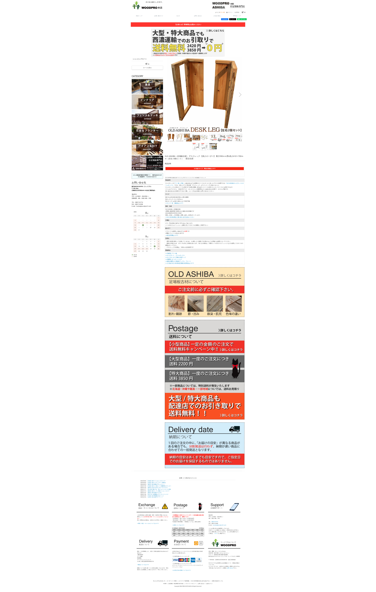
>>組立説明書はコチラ (171, 235)
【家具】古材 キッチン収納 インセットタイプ (158, 491)
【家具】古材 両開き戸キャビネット (156, 484)
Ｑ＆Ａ (178, 16)
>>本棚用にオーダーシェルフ (173, 259)
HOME (165, 583)
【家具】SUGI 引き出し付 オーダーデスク (157, 487)
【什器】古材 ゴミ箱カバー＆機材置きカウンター (159, 486)
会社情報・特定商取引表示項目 (176, 583)
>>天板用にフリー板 (171, 253)
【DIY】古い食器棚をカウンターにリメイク (157, 494)
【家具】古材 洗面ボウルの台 (154, 492)
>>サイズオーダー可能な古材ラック (175, 257)
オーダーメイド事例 (172, 581)
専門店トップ (237, 16)
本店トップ (139, 16)
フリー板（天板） (179, 183)
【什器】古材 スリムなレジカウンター (156, 481)
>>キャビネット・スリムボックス (175, 255)
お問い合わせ (198, 16)
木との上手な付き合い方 (159, 581)
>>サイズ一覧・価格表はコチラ (174, 203)
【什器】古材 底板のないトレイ (155, 497)
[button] (169, 95)
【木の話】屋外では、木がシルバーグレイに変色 (159, 489)
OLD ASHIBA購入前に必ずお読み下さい (201, 581)
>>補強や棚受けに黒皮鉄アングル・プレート (178, 261)
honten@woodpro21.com (219, 525)
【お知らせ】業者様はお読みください (188, 24)
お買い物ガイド (158, 16)
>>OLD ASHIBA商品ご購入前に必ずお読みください (179, 217)
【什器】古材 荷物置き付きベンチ (155, 496)
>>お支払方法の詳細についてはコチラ (181, 570)
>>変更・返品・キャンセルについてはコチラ (148, 523)
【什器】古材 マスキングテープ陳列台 (156, 482)
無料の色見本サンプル (217, 581)
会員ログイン (209, 583)
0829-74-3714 (215, 521)
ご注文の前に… (217, 16)
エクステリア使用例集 (183, 581)
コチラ (215, 533)
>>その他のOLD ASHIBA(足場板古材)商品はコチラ (179, 263)
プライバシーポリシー (190, 583)
